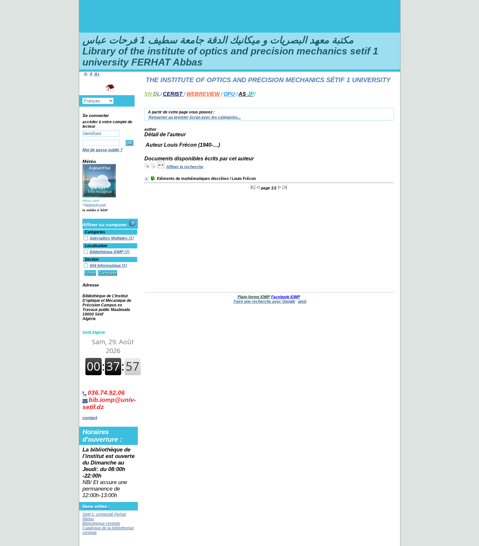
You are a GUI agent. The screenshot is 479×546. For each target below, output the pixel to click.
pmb (302, 301)
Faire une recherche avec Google (264, 301)
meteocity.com (95, 204)
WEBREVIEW (203, 94)
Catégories (95, 232)
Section (92, 259)
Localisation (96, 245)
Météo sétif (90, 200)
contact (89, 417)
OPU (230, 94)
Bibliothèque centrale (101, 523)
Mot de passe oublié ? (102, 150)
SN (152, 94)
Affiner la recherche (184, 167)
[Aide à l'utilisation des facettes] (132, 223)
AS (246, 94)
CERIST (173, 94)
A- (86, 74)
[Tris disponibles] (161, 167)
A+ (97, 74)
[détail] (146, 179)
